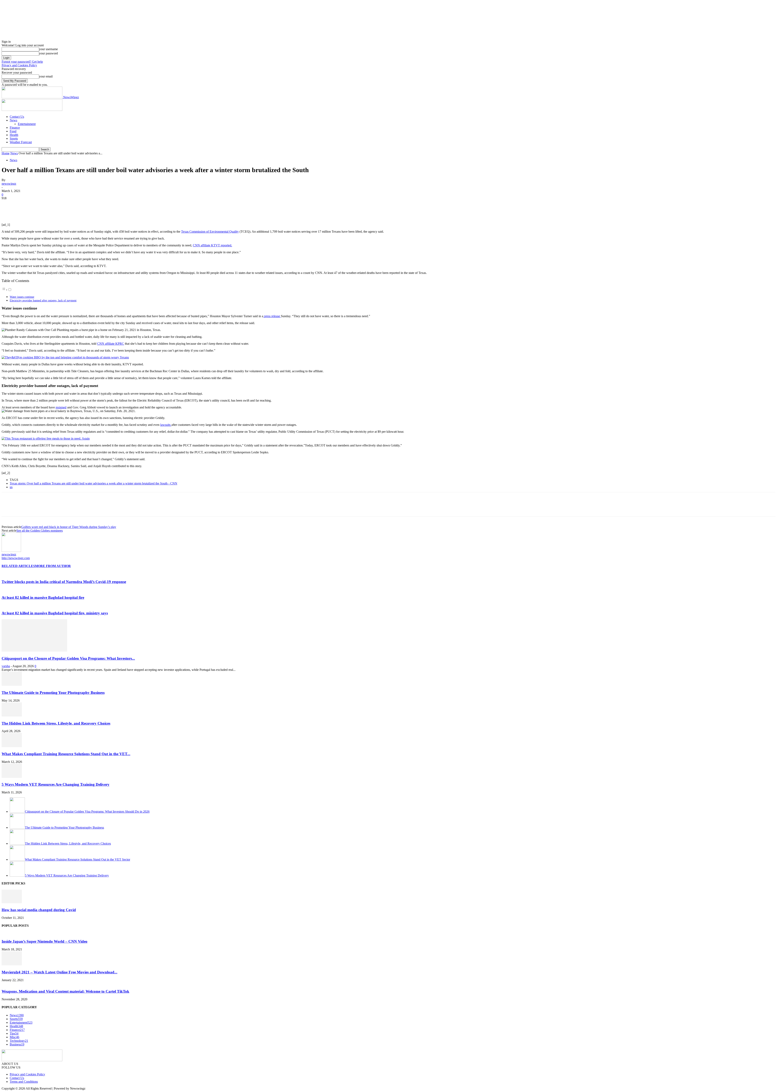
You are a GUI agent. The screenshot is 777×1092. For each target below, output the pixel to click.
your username (48, 49)
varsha (6, 666)
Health (14, 135)
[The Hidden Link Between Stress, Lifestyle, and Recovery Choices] (12, 715)
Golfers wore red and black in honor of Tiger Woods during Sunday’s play (68, 527)
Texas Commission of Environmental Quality (210, 231)
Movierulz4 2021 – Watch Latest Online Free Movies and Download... (59, 972)
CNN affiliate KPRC (110, 343)
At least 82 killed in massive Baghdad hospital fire (43, 597)
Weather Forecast (21, 142)
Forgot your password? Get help (22, 61)
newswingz (9, 183)
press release (272, 316)
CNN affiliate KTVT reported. (212, 245)
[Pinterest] (37, 204)
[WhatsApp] (52, 204)
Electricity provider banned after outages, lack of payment (43, 300)
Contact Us (17, 116)
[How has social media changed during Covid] (12, 902)
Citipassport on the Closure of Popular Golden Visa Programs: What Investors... (68, 658)
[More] (67, 204)
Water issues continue (22, 296)
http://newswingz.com (16, 558)
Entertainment (27, 124)
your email (46, 76)
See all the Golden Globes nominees (39, 530)
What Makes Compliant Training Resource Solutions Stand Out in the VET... (66, 754)
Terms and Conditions (24, 1081)
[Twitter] (23, 204)
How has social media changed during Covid (39, 910)
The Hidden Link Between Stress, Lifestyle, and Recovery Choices (56, 723)
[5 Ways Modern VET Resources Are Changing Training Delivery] (12, 776)
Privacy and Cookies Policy (19, 65)
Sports (14, 138)
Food (13, 131)
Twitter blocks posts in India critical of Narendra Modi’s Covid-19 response (64, 582)
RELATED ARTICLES (18, 566)
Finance (15, 127)
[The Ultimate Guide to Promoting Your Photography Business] (12, 684)
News (13, 120)
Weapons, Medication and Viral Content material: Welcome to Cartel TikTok (65, 991)
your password (48, 53)
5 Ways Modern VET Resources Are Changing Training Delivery (55, 784)
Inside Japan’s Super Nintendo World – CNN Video (44, 941)
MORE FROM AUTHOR (53, 566)
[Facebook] (8, 204)
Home (6, 153)
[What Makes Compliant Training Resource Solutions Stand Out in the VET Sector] (12, 746)
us (11, 487)
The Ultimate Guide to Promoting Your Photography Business (53, 692)
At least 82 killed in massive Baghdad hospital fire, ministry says (55, 613)
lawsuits (165, 424)
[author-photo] (11, 550)
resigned (61, 407)
